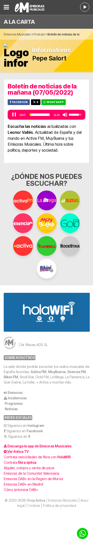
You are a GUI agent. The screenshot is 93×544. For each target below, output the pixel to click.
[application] (46, 115)
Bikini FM (11, 377)
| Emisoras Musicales (52, 500)
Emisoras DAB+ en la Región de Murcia (33, 479)
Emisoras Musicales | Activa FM (33, 7)
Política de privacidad (59, 505)
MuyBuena (57, 372)
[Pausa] (14, 114)
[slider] (40, 114)
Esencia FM (76, 372)
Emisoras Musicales (17, 34)
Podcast (39, 34)
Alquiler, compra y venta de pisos (29, 468)
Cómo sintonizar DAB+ (21, 490)
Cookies (33, 505)
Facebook (19, 102)
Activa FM (38, 372)
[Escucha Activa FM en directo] (84, 7)
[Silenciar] (64, 114)
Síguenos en (25, 425)
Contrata (20, 462)
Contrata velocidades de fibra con (37, 457)
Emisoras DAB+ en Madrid (23, 484)
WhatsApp (55, 102)
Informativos (51, 50)
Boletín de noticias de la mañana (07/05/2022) (42, 89)
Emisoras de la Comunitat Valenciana (31, 473)
